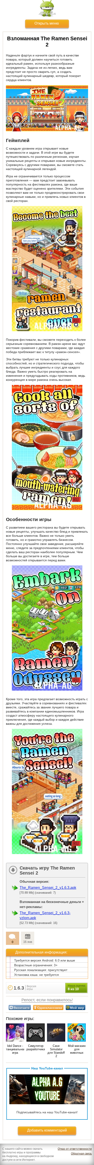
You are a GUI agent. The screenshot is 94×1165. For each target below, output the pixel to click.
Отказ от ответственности (75, 1148)
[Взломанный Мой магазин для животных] (77, 1032)
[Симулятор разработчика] (35, 1032)
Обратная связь (81, 1153)
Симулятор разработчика (35, 1047)
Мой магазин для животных (77, 1049)
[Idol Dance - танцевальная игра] (15, 1032)
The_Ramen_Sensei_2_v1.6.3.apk (48, 888)
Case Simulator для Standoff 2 (56, 1051)
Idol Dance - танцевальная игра (15, 1049)
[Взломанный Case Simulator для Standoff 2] (56, 1032)
